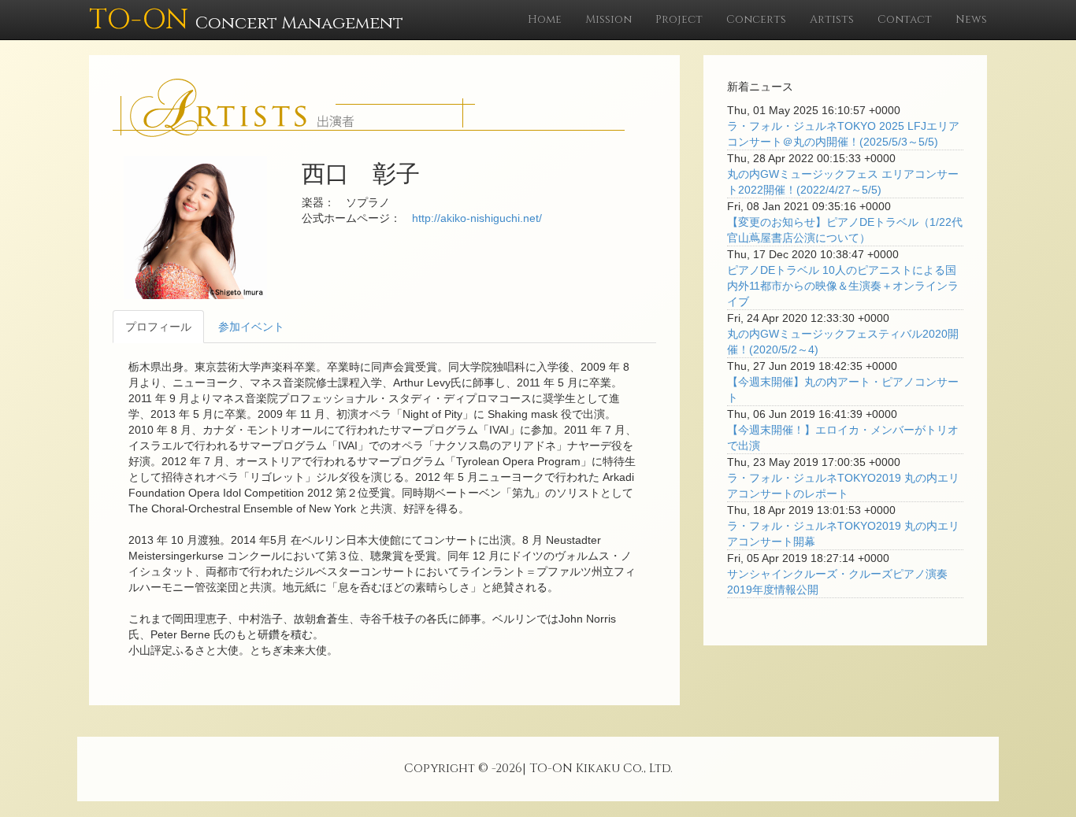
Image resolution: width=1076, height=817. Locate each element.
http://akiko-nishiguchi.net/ (477, 218)
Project (679, 19)
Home (545, 19)
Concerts (756, 19)
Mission (608, 19)
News (971, 19)
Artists (832, 19)
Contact (904, 19)
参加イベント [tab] (251, 326)
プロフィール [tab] (158, 326)
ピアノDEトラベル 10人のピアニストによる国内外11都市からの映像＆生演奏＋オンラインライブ (843, 286)
